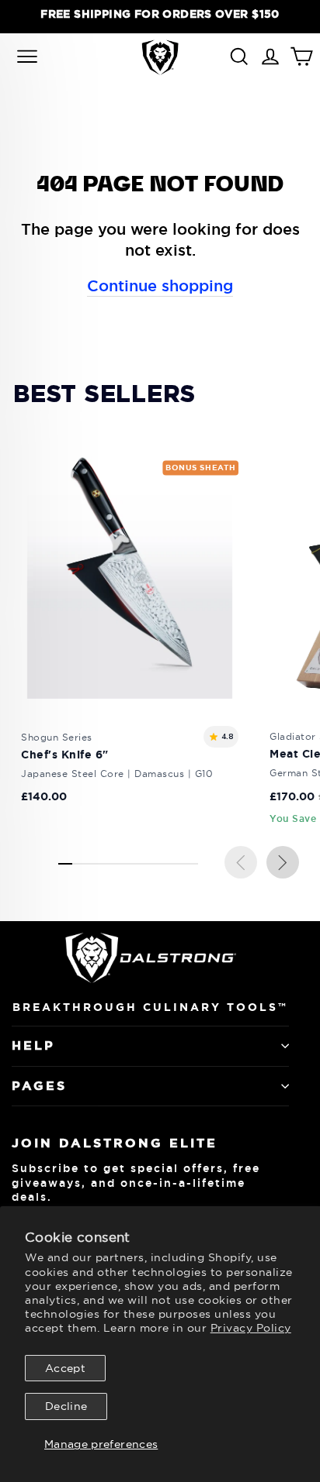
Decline (66, 1406)
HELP (33, 1045)
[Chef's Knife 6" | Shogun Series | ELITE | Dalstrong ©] (129, 640)
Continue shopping (160, 286)
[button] (282, 862)
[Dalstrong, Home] (160, 57)
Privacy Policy (250, 1328)
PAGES (39, 1086)
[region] (160, 14)
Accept (65, 1368)
